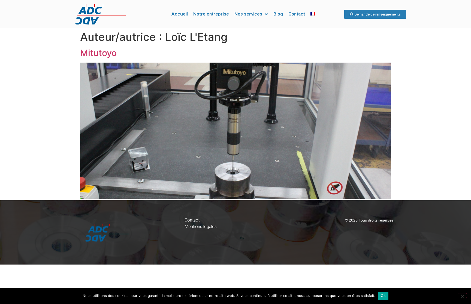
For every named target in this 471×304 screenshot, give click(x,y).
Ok (383, 295)
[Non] (462, 295)
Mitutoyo (98, 53)
